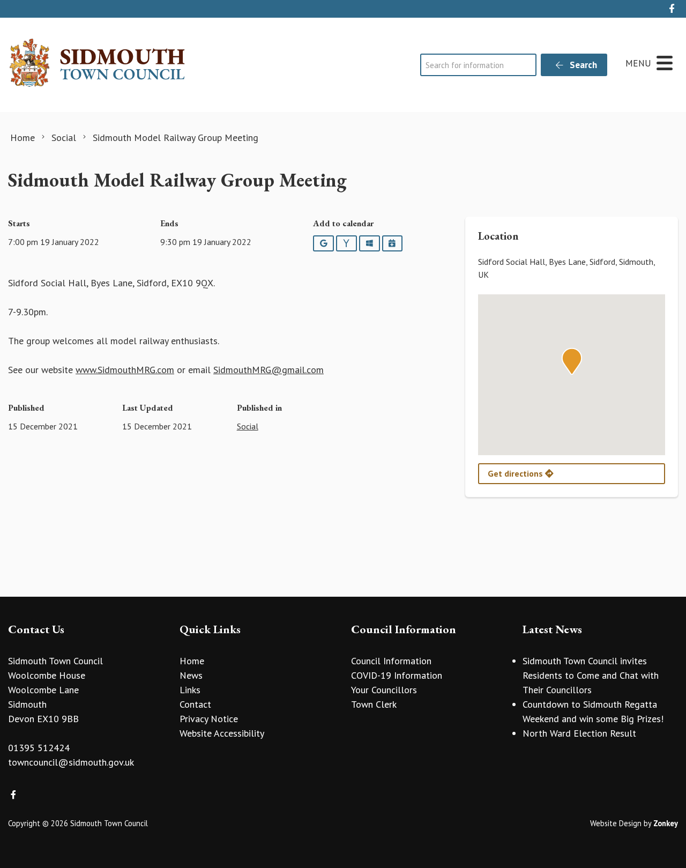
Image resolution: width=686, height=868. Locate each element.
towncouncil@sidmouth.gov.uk (71, 762)
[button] (572, 361)
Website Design (616, 823)
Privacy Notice (209, 719)
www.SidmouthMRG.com (125, 369)
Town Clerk (374, 704)
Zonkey (665, 823)
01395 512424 (39, 747)
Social (247, 426)
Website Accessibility (222, 733)
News (191, 675)
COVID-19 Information (396, 675)
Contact (195, 704)
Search (582, 65)
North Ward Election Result (579, 733)
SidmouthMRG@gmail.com (268, 369)
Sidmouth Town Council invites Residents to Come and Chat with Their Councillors (591, 675)
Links (190, 690)
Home (192, 661)
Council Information (391, 661)
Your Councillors (384, 690)
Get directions (516, 473)
